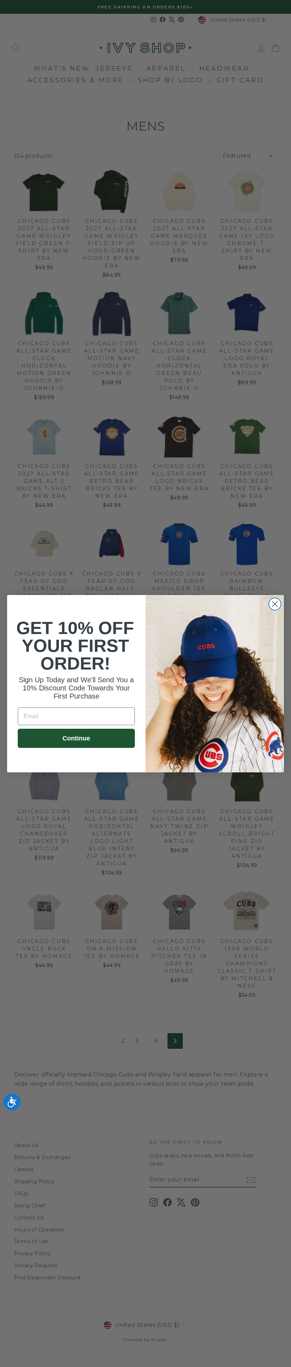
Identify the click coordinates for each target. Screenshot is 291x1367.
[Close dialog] (275, 604)
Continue (76, 738)
